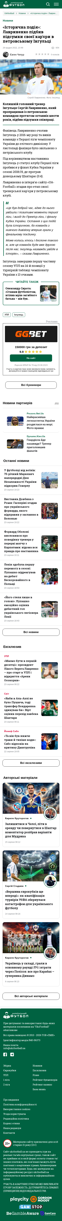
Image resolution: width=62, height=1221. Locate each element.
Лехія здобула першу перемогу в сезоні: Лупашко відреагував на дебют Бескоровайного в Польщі (20, 574)
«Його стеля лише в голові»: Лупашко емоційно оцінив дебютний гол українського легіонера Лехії (21, 606)
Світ (6, 693)
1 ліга (6, 1079)
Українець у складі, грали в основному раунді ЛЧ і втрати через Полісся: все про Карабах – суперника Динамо (29, 969)
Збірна (7, 1065)
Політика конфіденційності (20, 1104)
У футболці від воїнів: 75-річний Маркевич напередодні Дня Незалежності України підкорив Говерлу (20, 478)
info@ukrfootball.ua (14, 1048)
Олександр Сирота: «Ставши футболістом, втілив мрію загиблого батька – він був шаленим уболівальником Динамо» (21, 299)
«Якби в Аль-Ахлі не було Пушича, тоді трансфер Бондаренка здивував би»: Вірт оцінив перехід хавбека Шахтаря (21, 708)
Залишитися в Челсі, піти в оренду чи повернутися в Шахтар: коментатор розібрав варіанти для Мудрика (31, 830)
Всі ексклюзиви (31, 762)
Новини (8, 20)
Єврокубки (9, 1070)
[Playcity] (19, 1199)
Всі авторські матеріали (31, 996)
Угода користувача (14, 1113)
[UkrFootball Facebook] (5, 1054)
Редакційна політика (16, 1118)
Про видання (11, 1099)
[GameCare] (48, 1213)
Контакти (9, 1132)
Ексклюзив (39, 1070)
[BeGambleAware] (22, 1214)
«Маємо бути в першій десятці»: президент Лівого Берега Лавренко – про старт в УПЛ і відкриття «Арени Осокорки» (21, 670)
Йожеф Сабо (11, 731)
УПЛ (6, 656)
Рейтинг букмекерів (45, 1079)
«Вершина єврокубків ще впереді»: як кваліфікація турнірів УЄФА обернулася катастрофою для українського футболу (29, 900)
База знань (39, 1089)
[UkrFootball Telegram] (12, 1054)
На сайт (31, 358)
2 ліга (6, 1084)
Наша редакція (12, 1128)
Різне (36, 1075)
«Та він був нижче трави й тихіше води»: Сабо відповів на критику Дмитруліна (20, 741)
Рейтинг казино (42, 1084)
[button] (47, 4)
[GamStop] (31, 1207)
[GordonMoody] (41, 1199)
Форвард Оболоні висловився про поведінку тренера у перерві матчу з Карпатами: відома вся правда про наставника (21, 541)
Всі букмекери (31, 385)
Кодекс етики (11, 1123)
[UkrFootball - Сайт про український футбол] (13, 4)
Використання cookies (16, 1109)
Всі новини (31, 632)
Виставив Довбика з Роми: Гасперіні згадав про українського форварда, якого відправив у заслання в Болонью (21, 508)
